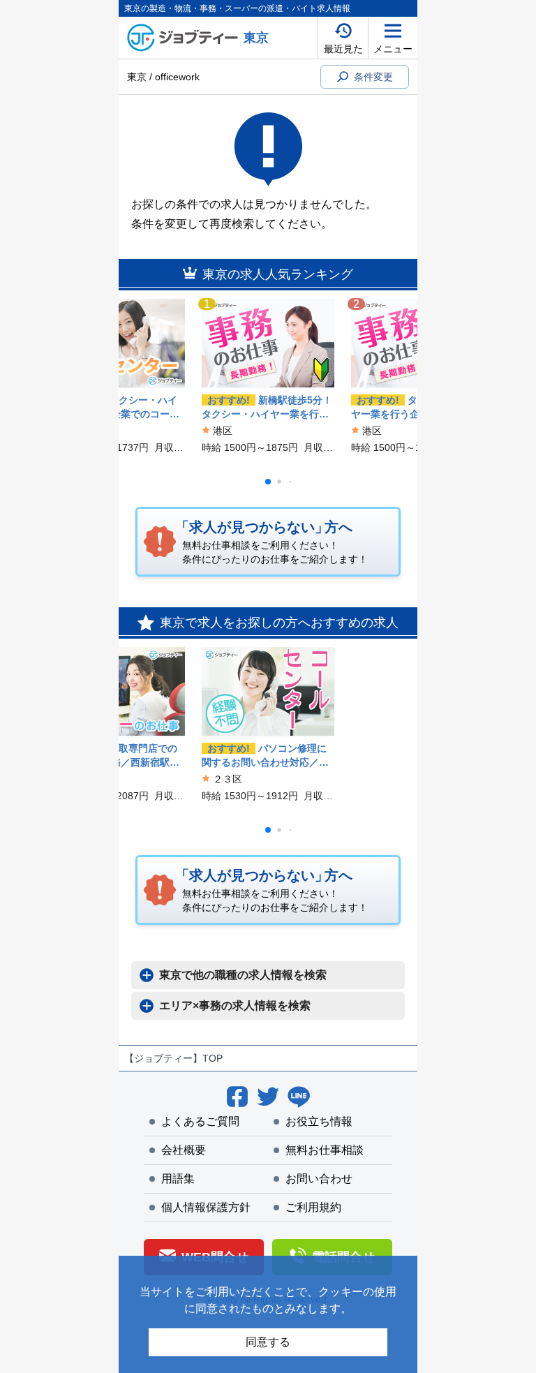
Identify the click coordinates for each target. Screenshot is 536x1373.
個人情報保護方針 (206, 1207)
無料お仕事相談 (324, 1150)
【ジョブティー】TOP (173, 1058)
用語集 (178, 1179)
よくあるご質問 (200, 1121)
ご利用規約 (313, 1207)
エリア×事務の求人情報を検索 (235, 1005)
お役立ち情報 (318, 1121)
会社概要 (183, 1150)
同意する (268, 1342)
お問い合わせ (318, 1179)
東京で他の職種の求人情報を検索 (243, 975)
